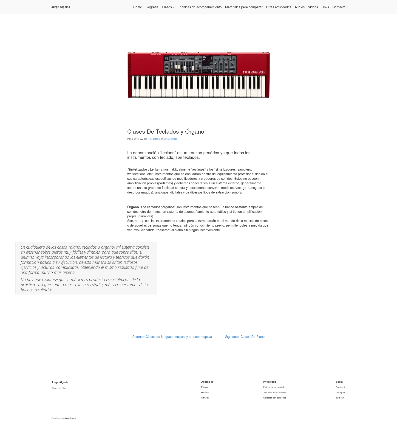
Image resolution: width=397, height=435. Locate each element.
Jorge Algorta (60, 6)
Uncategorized (170, 138)
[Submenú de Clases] (174, 7)
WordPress (70, 418)
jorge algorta (154, 138)
